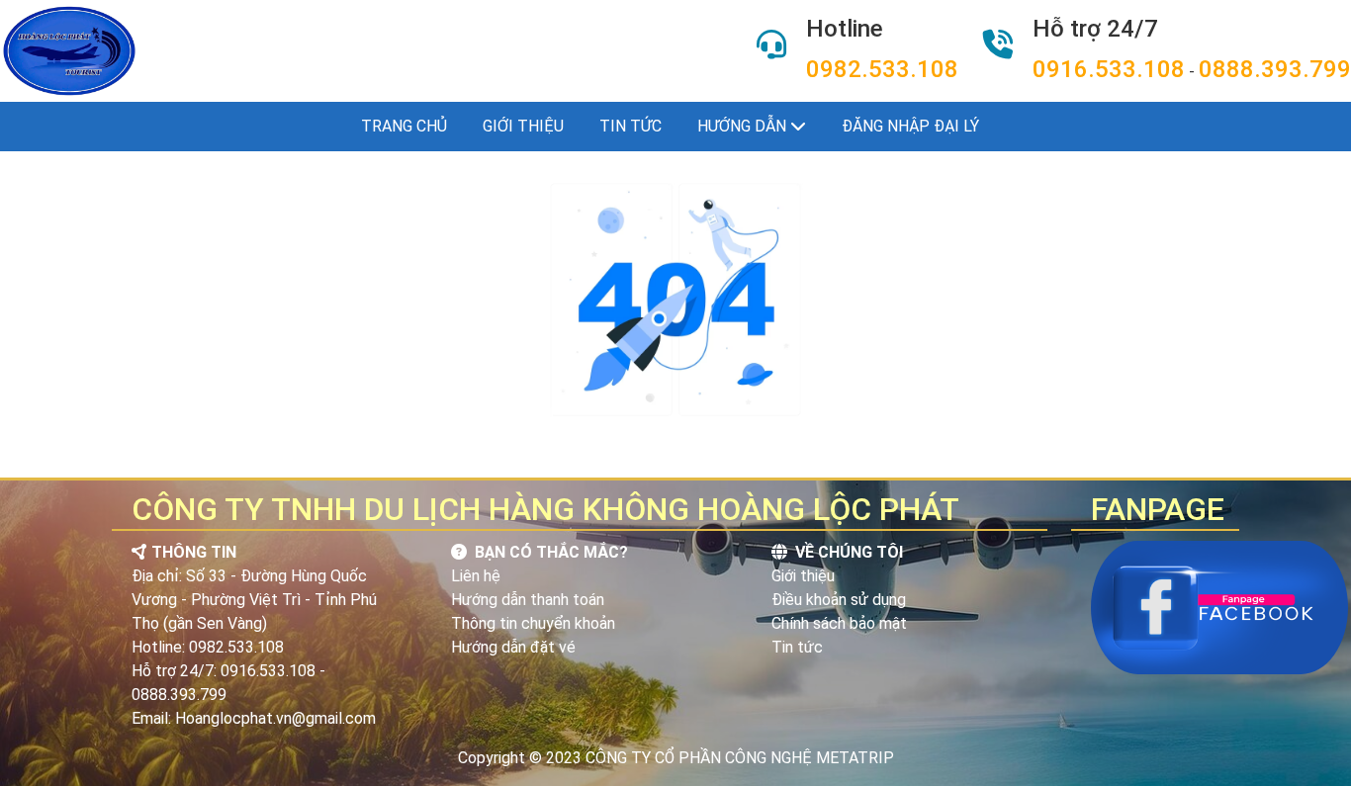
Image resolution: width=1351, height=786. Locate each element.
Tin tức (630, 126)
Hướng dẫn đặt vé (513, 647)
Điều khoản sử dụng (838, 599)
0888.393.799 (1275, 69)
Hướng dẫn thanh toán (527, 599)
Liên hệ (475, 576)
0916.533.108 (1109, 69)
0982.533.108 (882, 69)
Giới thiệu (523, 126)
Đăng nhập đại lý (910, 126)
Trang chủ (404, 126)
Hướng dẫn (743, 126)
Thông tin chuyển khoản (533, 623)
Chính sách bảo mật (839, 623)
